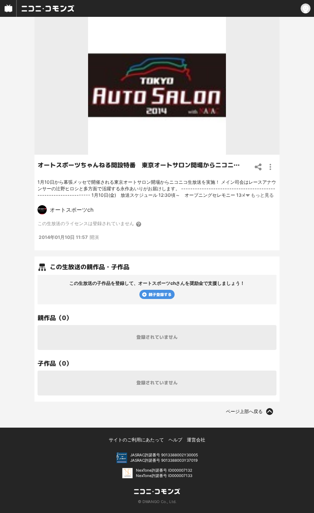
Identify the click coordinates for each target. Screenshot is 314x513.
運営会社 (196, 440)
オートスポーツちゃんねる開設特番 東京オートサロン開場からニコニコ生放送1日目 (156, 165)
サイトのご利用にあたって (136, 440)
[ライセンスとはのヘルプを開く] (139, 224)
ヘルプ (175, 440)
